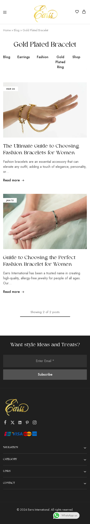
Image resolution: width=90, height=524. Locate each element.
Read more (11, 180)
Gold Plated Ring (60, 62)
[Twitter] (12, 423)
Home (7, 30)
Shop (76, 57)
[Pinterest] (27, 423)
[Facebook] (5, 423)
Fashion (42, 57)
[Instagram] (34, 423)
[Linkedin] (20, 423)
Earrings (23, 57)
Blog (16, 30)
